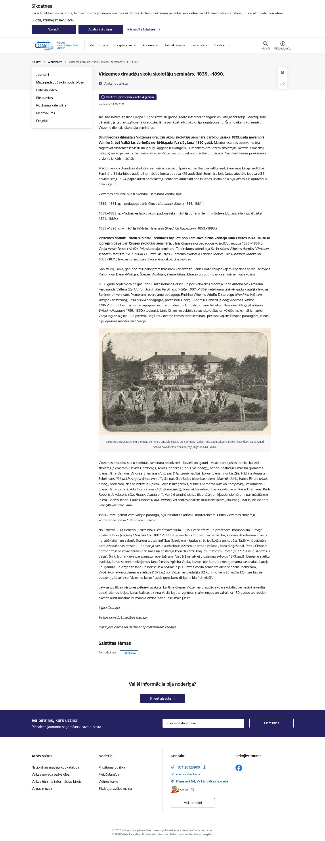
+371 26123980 (188, 767)
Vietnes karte (108, 781)
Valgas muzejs (42, 788)
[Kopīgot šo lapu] (282, 83)
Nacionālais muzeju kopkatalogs (55, 767)
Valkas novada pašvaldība (51, 774)
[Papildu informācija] (204, 767)
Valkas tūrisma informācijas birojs (56, 781)
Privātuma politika (112, 767)
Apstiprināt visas (100, 29)
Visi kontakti (193, 803)
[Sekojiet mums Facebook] (238, 768)
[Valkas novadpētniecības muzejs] (56, 45)
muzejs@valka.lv (188, 774)
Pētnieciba (129, 652)
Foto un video (46, 90)
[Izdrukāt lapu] (282, 72)
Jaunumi (42, 74)
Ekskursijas (44, 98)
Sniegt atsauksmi (162, 698)
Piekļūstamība (109, 774)
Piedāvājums (45, 113)
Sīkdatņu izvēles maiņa (115, 788)
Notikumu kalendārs (51, 105)
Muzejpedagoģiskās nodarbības (60, 82)
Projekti (42, 121)
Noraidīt (53, 29)
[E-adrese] (179, 789)
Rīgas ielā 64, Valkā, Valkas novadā (202, 781)
